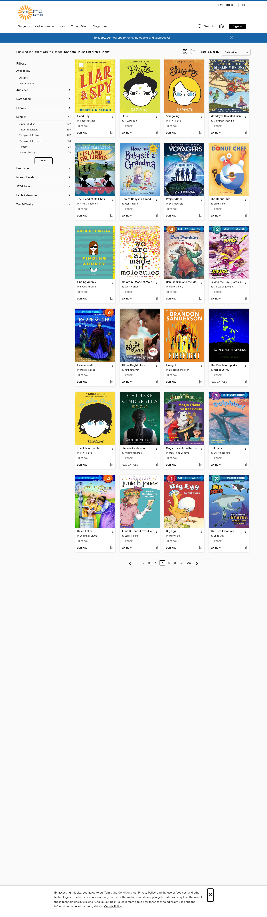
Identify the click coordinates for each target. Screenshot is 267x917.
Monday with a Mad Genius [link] (227, 116)
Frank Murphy (176, 286)
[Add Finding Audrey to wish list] (112, 299)
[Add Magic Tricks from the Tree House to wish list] (201, 465)
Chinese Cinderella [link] (133, 448)
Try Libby (99, 38)
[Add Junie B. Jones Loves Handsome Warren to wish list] (156, 548)
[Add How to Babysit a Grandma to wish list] (156, 216)
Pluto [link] (125, 116)
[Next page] (197, 563)
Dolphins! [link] (217, 448)
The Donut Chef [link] (220, 199)
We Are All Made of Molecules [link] (138, 282)
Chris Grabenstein (89, 203)
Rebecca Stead (87, 120)
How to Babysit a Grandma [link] (138, 199)
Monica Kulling (87, 369)
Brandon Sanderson (179, 369)
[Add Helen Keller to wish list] (112, 548)
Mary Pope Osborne (224, 120)
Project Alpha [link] (174, 199)
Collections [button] (43, 26)
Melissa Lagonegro (223, 286)
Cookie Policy (113, 906)
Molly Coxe (174, 535)
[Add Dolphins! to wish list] (245, 465)
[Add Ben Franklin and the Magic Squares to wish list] (201, 299)
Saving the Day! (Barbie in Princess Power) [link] (227, 282)
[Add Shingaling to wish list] (201, 133)
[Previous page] (130, 563)
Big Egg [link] (171, 531)
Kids (63, 26)
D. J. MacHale (176, 203)
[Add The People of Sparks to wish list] (245, 382)
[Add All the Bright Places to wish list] (156, 382)
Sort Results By (210, 52)
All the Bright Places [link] (134, 365)
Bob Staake (219, 203)
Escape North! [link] (85, 365)
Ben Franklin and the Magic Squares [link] (182, 282)
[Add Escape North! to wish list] (112, 382)
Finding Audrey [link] (86, 282)
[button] (226, 5)
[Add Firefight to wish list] (201, 382)
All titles (23, 78)
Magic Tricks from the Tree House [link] (182, 448)
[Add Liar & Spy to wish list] (112, 133)
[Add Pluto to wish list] (156, 133)
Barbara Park (131, 535)
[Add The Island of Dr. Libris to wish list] (112, 216)
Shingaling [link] (172, 116)
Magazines (100, 26)
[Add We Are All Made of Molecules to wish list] (156, 299)
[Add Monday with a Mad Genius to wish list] (245, 133)
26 (189, 563)
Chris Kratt (219, 535)
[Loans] (221, 27)
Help (242, 5)
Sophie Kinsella (88, 286)
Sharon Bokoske (222, 452)
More (43, 160)
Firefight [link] (171, 365)
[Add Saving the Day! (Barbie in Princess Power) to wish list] (245, 299)
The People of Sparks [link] (224, 365)
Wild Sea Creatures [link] (222, 531)
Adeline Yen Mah (133, 452)
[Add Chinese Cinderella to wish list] (156, 465)
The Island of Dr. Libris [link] (91, 199)
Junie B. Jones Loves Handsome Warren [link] (138, 531)
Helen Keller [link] (84, 531)
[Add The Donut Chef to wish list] (245, 216)
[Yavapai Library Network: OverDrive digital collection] (32, 13)
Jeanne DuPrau (221, 369)
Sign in (237, 26)
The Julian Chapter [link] (88, 448)
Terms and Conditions (118, 892)
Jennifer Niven (132, 369)
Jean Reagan (131, 203)
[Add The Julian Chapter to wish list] (112, 465)
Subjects (24, 26)
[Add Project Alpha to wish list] (201, 216)
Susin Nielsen (131, 286)
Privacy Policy (146, 892)
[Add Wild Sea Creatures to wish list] (245, 548)
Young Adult (79, 26)
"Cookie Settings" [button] (105, 902)
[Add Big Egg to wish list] (201, 548)
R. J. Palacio (131, 120)
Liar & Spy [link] (83, 116)
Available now (26, 83)
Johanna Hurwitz (88, 535)
